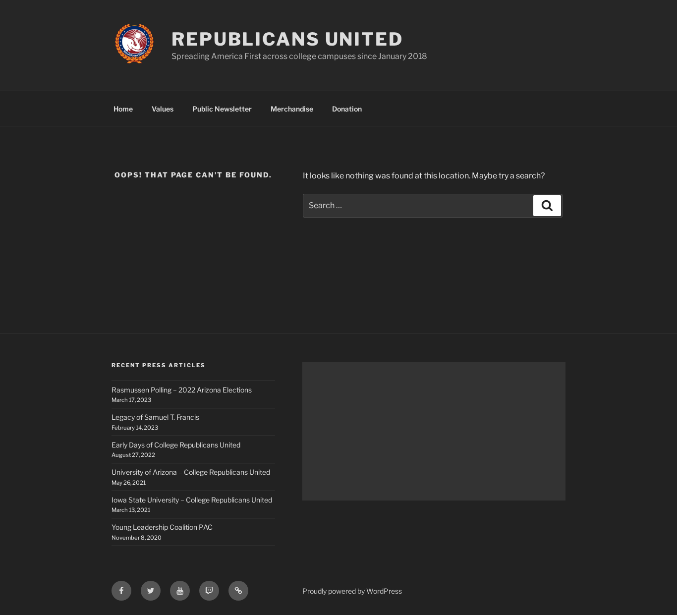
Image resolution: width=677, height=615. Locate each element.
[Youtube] (180, 591)
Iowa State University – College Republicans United (192, 500)
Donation (347, 109)
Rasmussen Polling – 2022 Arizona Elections (182, 390)
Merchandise (292, 109)
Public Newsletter (222, 109)
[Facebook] (121, 591)
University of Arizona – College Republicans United (191, 472)
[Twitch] (209, 591)
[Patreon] (238, 591)
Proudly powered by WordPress (352, 591)
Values (162, 109)
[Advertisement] (433, 431)
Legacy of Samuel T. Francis (155, 417)
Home (123, 109)
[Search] (547, 205)
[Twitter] (151, 591)
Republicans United (287, 39)
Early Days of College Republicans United (176, 445)
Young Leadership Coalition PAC (162, 527)
